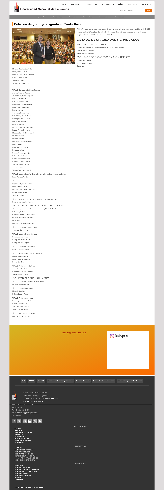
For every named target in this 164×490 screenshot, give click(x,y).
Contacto (146, 4)
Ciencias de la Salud (22, 467)
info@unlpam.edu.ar (35, 401)
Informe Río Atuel (82, 381)
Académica (18, 448)
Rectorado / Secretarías (112, 4)
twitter (19, 421)
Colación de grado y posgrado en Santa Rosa (47, 24)
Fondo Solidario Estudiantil (103, 381)
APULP (31, 381)
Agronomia (19, 465)
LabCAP (41, 381)
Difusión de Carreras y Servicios (60, 381)
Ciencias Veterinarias (23, 475)
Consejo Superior (91, 4)
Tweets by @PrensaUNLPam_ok (74, 333)
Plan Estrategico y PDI (23, 433)
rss (40, 421)
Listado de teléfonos (50, 398)
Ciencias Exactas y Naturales (26, 471)
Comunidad (119, 17)
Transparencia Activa (23, 441)
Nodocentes (103, 17)
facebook (14, 421)
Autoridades (19, 443)
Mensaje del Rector (22, 439)
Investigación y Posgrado (25, 450)
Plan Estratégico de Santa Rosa (130, 381)
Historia (18, 429)
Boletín (42, 487)
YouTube (35, 421)
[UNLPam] (17, 397)
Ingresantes (41, 17)
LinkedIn (30, 421)
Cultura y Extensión (22, 452)
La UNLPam (74, 4)
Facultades (132, 4)
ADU (23, 381)
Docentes (72, 17)
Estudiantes (57, 17)
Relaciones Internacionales (25, 456)
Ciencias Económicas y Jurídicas (27, 469)
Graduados (87, 17)
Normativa (19, 435)
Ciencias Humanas (21, 473)
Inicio (64, 4)
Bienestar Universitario (24, 454)
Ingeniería (18, 477)
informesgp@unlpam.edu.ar (28, 413)
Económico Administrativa (25, 460)
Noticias (24, 487)
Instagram (25, 421)
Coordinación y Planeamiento (26, 458)
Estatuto (18, 431)
